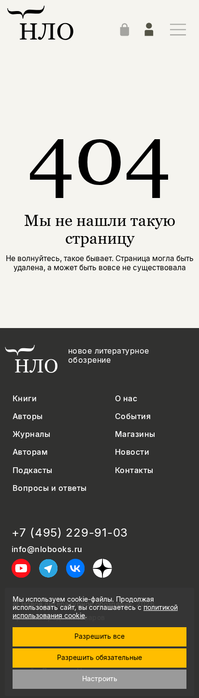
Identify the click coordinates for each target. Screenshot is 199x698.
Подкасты (33, 470)
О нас (126, 398)
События (133, 416)
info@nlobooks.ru (47, 549)
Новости (132, 452)
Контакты (134, 470)
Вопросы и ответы (50, 488)
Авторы (28, 416)
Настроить (99, 678)
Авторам (30, 452)
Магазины (135, 434)
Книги (25, 398)
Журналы (31, 434)
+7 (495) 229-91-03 (70, 533)
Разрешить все (99, 636)
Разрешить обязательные (99, 657)
